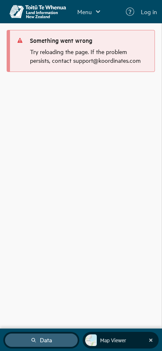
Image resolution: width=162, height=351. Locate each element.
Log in (149, 11)
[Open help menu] (130, 11)
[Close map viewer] (151, 340)
